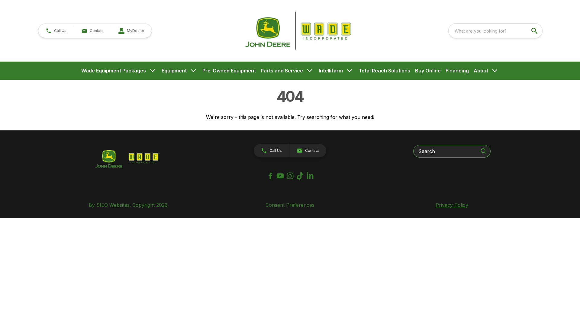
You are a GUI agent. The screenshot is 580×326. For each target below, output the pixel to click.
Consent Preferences (290, 205)
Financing (457, 71)
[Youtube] (280, 175)
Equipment (174, 71)
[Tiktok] (300, 175)
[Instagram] (290, 175)
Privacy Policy (452, 205)
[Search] (483, 151)
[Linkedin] (310, 175)
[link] (131, 30)
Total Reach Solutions (384, 71)
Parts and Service (282, 71)
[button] (56, 30)
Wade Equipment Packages (113, 71)
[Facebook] (270, 175)
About (481, 71)
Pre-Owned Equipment (229, 71)
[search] (535, 31)
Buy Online (428, 71)
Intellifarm (331, 71)
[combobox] (495, 31)
